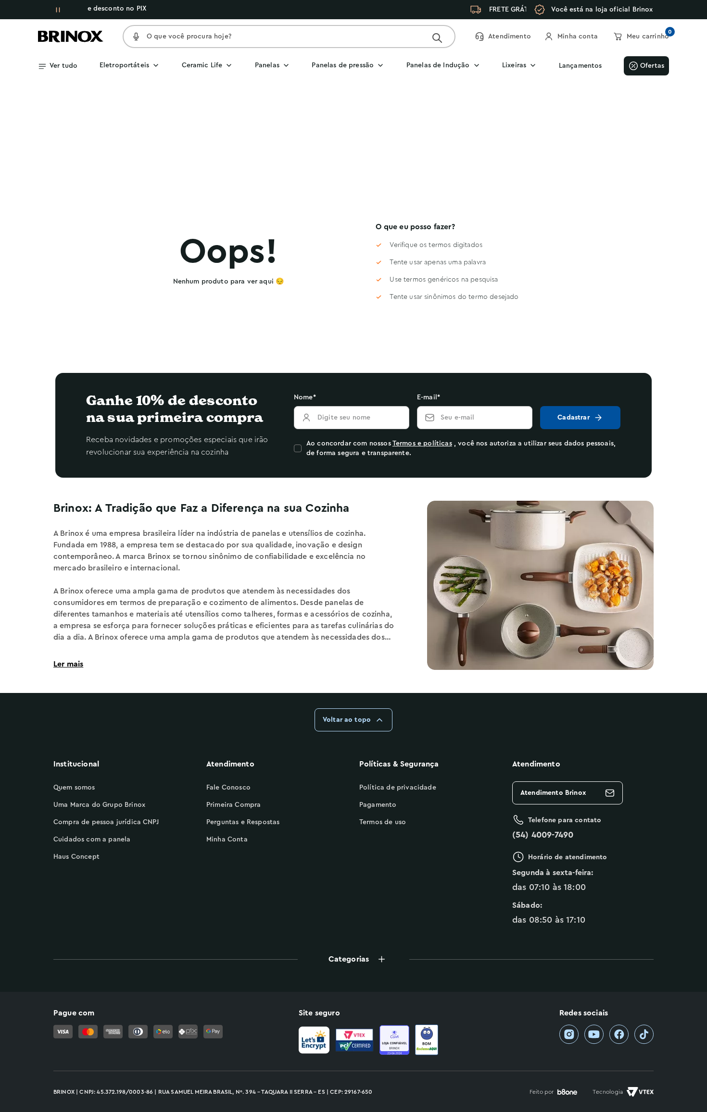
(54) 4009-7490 (542, 834)
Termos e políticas (422, 443)
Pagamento (377, 805)
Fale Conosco (228, 787)
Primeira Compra (233, 805)
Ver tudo (63, 65)
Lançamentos (580, 65)
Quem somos (74, 787)
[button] (353, 959)
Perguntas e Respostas (242, 822)
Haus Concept (76, 856)
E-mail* (428, 397)
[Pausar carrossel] (57, 9)
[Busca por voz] (136, 36)
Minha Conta (227, 839)
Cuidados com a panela (91, 839)
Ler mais (68, 664)
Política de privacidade (397, 787)
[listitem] (569, 1034)
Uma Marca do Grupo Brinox (99, 805)
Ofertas (652, 65)
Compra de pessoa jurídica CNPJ (106, 822)
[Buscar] (437, 38)
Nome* (305, 397)
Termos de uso (382, 822)
